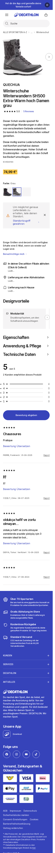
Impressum (15, 810)
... (32, 32)
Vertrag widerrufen (13, 828)
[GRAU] (17, 191)
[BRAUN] (26, 191)
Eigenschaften (16, 337)
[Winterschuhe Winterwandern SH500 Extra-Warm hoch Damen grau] (22, 57)
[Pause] (47, 4)
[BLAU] (7, 191)
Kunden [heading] (7, 655)
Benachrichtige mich (14, 254)
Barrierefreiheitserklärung (16, 823)
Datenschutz (30, 810)
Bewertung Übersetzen (16, 446)
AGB (5, 810)
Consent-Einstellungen (15, 819)
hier (34, 848)
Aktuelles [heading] (9, 682)
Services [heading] (8, 664)
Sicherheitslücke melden (16, 815)
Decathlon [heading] (9, 673)
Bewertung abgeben (26, 415)
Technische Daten (19, 354)
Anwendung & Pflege (22, 346)
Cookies (34, 819)
